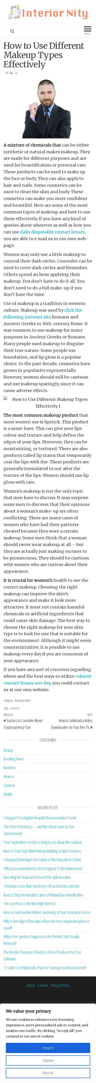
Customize (48, 1060)
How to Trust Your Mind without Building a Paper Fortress (42, 851)
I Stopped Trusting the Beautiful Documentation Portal (39, 818)
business (14, 708)
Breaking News (22, 700)
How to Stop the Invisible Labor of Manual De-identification (43, 895)
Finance (8, 776)
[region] (48, 1043)
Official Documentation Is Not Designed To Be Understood (42, 868)
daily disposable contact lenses (52, 232)
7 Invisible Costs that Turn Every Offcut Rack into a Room (41, 886)
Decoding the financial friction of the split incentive (37, 877)
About (31, 985)
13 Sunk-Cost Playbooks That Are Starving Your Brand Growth (44, 967)
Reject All (48, 1073)
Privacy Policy (60, 985)
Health (7, 794)
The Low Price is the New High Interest (29, 903)
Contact (43, 985)
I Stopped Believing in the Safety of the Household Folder (42, 859)
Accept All (48, 1048)
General (9, 785)
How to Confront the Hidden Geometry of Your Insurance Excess (47, 912)
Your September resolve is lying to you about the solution (42, 842)
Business (9, 767)
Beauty (8, 750)
